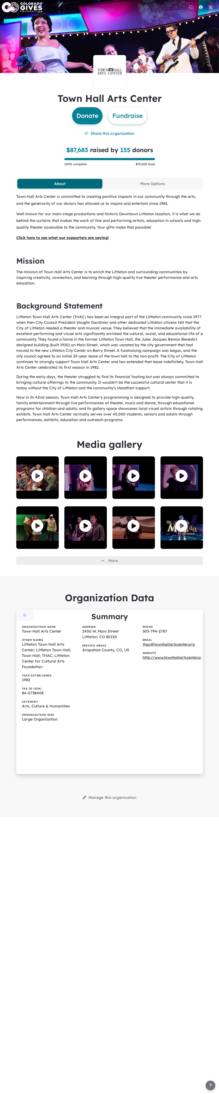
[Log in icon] (201, 7)
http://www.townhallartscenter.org (174, 657)
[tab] (59, 183)
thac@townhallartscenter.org (169, 644)
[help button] (210, 1085)
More (113, 560)
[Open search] (191, 7)
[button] (37, 476)
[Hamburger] (210, 7)
